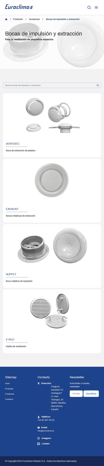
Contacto (9, 399)
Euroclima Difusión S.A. (34, 461)
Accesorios (34, 19)
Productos (18, 19)
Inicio (7, 383)
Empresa (9, 389)
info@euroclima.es (46, 431)
